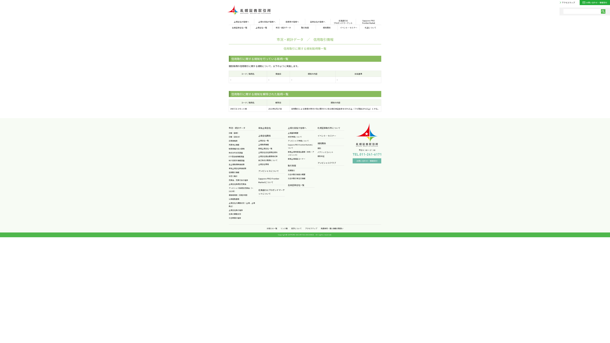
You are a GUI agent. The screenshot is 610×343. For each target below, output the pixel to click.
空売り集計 (233, 176)
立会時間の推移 (235, 218)
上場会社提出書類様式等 (268, 156)
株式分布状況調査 (236, 152)
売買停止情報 (234, 144)
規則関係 (322, 143)
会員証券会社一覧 (296, 185)
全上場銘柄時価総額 (236, 164)
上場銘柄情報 (263, 144)
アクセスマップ (568, 2)
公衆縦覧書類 (234, 199)
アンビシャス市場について (298, 140)
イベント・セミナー (327, 135)
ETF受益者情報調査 (236, 156)
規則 (319, 148)
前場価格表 (233, 140)
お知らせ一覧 (272, 228)
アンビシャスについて (268, 170)
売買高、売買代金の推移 (238, 180)
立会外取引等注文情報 (296, 178)
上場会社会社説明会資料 (268, 152)
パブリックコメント (325, 152)
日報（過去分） (235, 136)
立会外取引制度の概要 (296, 174)
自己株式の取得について (268, 160)
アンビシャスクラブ (327, 162)
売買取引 (291, 170)
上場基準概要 (293, 133)
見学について (296, 228)
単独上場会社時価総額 (237, 168)
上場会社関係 (264, 135)
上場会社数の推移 (236, 210)
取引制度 (292, 165)
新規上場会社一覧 (265, 148)
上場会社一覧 (263, 140)
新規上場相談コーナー (296, 159)
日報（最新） (234, 133)
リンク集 (284, 228)
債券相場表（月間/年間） (239, 195)
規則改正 (321, 156)
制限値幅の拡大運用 (236, 148)
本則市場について (295, 136)
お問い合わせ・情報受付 (596, 2)
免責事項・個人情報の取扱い (332, 228)
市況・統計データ (237, 127)
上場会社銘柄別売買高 (237, 184)
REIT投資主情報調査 (236, 160)
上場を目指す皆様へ (297, 127)
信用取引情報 (234, 172)
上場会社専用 (263, 164)
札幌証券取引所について (329, 127)
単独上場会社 (264, 127)
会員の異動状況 (235, 214)
